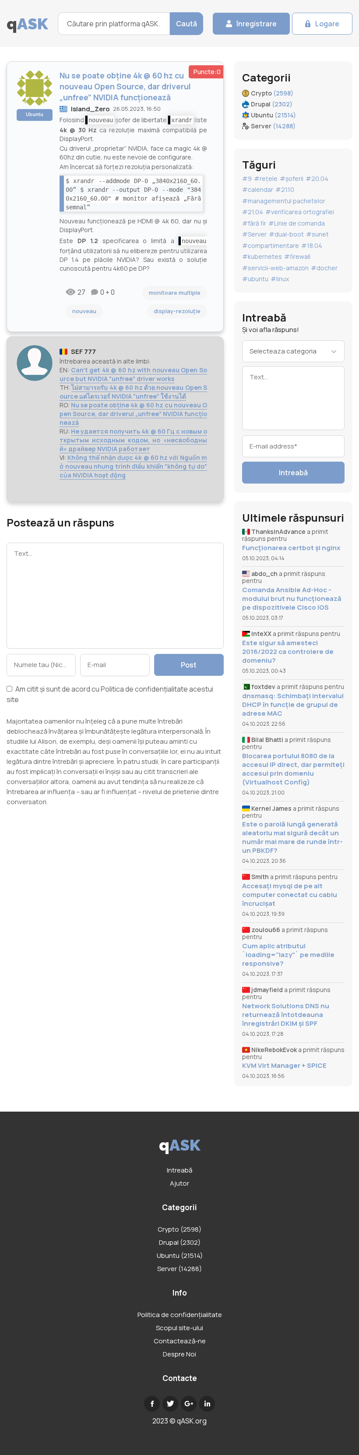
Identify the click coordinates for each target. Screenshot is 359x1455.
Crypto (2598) (179, 1229)
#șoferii (291, 178)
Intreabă (293, 472)
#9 (247, 178)
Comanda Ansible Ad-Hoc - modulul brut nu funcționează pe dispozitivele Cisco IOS (291, 599)
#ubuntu (255, 279)
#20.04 (317, 178)
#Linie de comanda (296, 223)
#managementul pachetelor (283, 201)
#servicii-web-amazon (275, 268)
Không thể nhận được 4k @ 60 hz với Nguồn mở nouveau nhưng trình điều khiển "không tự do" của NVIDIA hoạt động (133, 466)
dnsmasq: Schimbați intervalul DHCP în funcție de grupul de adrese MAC (293, 705)
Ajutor (179, 1183)
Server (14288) (179, 1268)
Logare (327, 23)
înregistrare (256, 23)
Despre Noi (179, 1354)
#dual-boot (286, 234)
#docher (324, 268)
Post (189, 665)
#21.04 (252, 212)
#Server (254, 234)
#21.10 (284, 189)
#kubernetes (262, 256)
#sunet (317, 234)
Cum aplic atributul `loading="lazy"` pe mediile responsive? (288, 955)
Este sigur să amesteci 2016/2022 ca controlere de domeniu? (288, 652)
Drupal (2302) (180, 1242)
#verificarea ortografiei (299, 212)
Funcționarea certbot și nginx (291, 548)
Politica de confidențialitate (144, 689)
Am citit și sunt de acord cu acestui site (110, 694)
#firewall (297, 256)
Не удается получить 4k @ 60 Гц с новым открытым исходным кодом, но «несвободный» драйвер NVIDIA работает (133, 440)
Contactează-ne (180, 1341)
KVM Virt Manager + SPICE (284, 1065)
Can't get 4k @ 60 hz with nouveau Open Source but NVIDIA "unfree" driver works (133, 374)
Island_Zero (90, 108)
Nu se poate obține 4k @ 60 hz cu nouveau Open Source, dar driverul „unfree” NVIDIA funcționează (133, 414)
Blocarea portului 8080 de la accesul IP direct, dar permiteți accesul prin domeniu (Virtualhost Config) (293, 769)
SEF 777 (83, 351)
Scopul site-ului (179, 1327)
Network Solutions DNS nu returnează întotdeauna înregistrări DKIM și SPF (285, 1015)
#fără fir (254, 223)
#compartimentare (270, 245)
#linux (280, 279)
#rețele (266, 178)
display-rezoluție (177, 311)
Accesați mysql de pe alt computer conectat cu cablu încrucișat (289, 895)
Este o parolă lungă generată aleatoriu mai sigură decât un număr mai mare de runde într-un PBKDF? (292, 837)
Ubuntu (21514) (180, 1255)
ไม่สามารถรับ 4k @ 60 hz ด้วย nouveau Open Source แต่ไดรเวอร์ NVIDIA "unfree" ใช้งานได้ (133, 391)
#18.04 (311, 245)
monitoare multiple (175, 293)
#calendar (257, 189)
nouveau (84, 311)
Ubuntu (34, 114)
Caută (186, 23)
